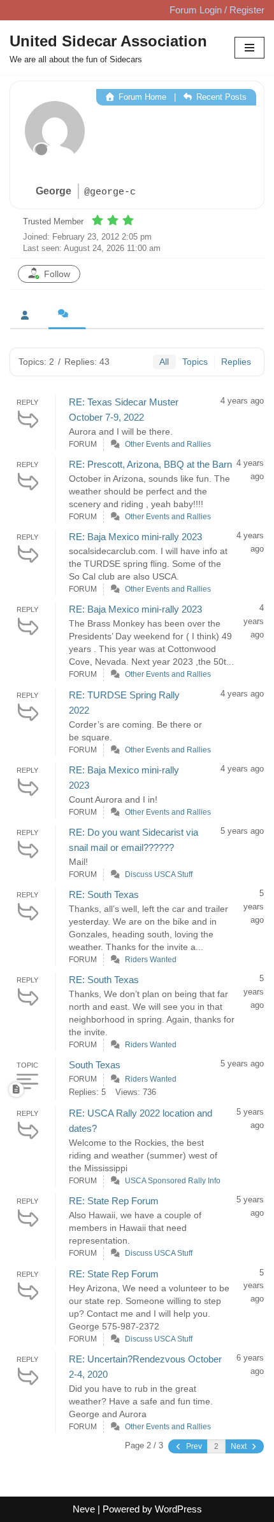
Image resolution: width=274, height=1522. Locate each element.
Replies (236, 362)
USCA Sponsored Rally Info (172, 1180)
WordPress (178, 1509)
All (164, 362)
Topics (195, 362)
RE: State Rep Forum (114, 1200)
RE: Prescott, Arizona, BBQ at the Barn (150, 464)
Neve (84, 1509)
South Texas (94, 1064)
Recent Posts (220, 97)
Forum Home (141, 97)
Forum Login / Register (216, 9)
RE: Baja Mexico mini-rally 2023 (135, 536)
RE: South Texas (104, 894)
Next (240, 1446)
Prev (193, 1446)
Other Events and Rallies (168, 444)
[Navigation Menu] (249, 47)
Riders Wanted (151, 959)
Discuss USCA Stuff (158, 874)
